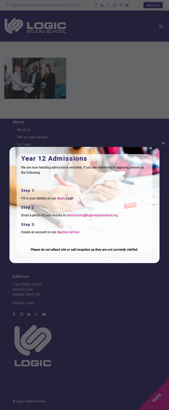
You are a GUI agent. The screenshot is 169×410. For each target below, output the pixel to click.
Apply (61, 198)
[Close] (163, 143)
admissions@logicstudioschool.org (92, 215)
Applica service (68, 232)
